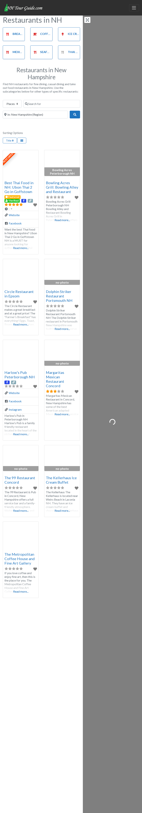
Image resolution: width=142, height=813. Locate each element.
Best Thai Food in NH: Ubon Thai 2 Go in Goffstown (18, 187)
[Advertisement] (41, 649)
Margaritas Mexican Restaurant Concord (55, 379)
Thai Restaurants (82, 52)
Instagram (15, 409)
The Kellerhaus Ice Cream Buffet (61, 479)
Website (14, 215)
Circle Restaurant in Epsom (19, 293)
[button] (20, 209)
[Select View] (21, 140)
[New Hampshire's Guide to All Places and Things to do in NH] (23, 7)
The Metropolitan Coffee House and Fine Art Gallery (19, 558)
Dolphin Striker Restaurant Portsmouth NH (59, 296)
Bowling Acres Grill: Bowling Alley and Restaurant (62, 187)
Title (9, 140)
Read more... (20, 248)
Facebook (15, 223)
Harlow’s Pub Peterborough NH (19, 374)
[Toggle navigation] (134, 7)
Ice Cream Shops (81, 33)
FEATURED (8, 157)
